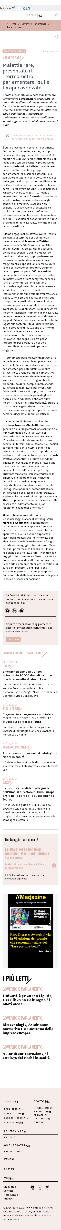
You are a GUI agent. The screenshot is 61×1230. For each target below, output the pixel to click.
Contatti (8, 1190)
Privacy (8, 1198)
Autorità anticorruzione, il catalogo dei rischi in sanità (26, 1056)
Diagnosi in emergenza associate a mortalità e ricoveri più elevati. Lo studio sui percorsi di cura (28, 718)
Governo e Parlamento (34, 23)
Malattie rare (14, 27)
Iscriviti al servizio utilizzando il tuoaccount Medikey (24, 866)
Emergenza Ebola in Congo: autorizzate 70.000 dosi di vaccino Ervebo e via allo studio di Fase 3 (27, 675)
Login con (5, 8)
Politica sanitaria (14, 51)
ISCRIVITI (13, 639)
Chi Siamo (9, 1186)
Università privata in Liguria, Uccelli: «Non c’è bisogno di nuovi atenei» (27, 1000)
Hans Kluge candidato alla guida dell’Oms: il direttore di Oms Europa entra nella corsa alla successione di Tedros (29, 793)
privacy (23, 878)
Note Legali (10, 1194)
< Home (11, 23)
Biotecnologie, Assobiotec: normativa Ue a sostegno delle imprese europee (28, 1029)
